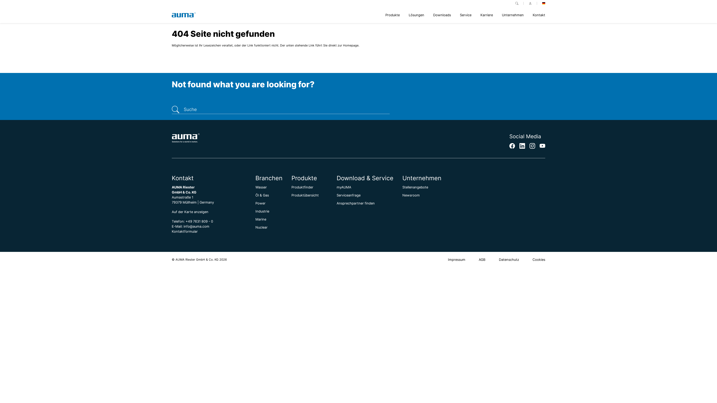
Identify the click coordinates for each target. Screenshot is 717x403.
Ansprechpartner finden (356, 203)
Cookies (539, 260)
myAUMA (344, 187)
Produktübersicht (305, 195)
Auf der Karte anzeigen (190, 212)
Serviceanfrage (349, 195)
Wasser (261, 187)
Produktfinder (302, 187)
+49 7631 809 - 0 (199, 221)
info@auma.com (196, 226)
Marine (260, 219)
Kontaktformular (185, 231)
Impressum (456, 260)
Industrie (262, 211)
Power (260, 203)
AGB (482, 260)
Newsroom (411, 195)
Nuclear (261, 227)
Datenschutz (509, 260)
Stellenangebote (415, 187)
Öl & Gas (262, 195)
